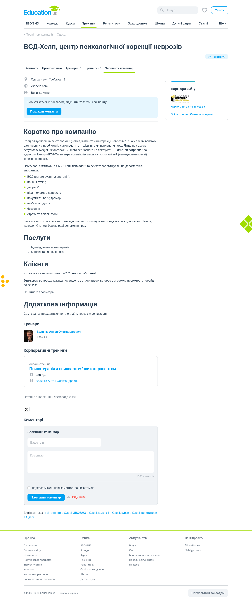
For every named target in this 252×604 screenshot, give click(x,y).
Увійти (220, 10)
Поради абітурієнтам (141, 559)
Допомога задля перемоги (40, 579)
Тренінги (85, 559)
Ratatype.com (193, 550)
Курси (83, 555)
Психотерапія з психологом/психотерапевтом (72, 368)
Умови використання (36, 574)
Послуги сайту (32, 550)
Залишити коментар (46, 497)
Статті (132, 550)
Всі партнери (179, 114)
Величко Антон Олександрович (59, 331)
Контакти (29, 569)
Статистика (30, 555)
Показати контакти (44, 111)
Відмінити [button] (79, 497)
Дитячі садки (88, 579)
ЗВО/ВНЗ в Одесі (85, 512)
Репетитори (87, 564)
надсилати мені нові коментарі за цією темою (63, 488)
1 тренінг (42, 336)
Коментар (37, 455)
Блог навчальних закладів (144, 555)
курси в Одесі (130, 512)
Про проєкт (30, 545)
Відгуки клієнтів (33, 564)
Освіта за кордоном (92, 569)
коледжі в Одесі (109, 512)
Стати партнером (201, 114)
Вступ (132, 545)
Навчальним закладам (208, 593)
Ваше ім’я (37, 442)
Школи (84, 574)
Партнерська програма (37, 559)
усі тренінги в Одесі (58, 512)
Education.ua (192, 545)
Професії (134, 564)
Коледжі (85, 550)
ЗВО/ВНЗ (85, 545)
